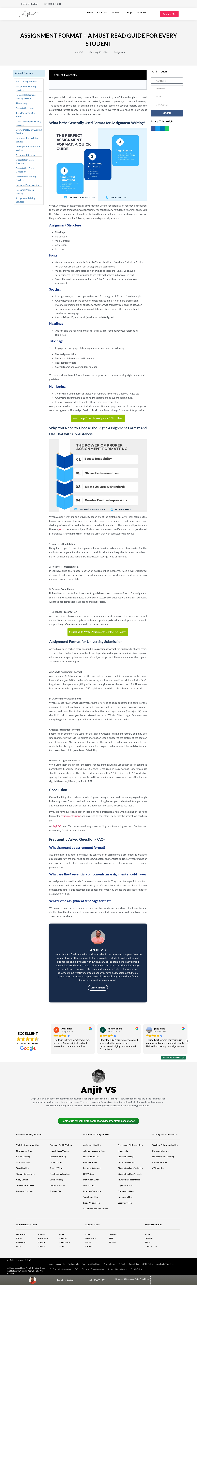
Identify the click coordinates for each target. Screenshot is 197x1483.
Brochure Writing (58, 1156)
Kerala (19, 1238)
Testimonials (73, 1264)
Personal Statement (92, 1168)
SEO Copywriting (24, 1151)
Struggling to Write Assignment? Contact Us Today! (97, 631)
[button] (153, 128)
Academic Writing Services (96, 1134)
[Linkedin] (168, 3)
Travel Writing (22, 1168)
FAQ (76, 1269)
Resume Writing (159, 1162)
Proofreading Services (60, 1174)
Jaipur (62, 1246)
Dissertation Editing (127, 1162)
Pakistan (89, 1246)
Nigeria (112, 1242)
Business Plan (56, 1191)
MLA (61, 529)
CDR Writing (158, 1168)
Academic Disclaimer (165, 1264)
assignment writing (71, 815)
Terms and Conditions (91, 1264)
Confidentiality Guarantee (60, 1269)
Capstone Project (125, 1185)
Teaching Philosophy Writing (165, 1145)
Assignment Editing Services (130, 1145)
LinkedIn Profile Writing (163, 1156)
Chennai (63, 1238)
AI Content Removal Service (95, 1208)
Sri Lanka (113, 1234)
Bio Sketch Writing (160, 1151)
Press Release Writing (59, 1151)
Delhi (18, 1246)
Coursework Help (126, 1191)
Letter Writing (56, 1162)
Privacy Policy (109, 1264)
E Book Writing (56, 1179)
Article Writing (23, 1162)
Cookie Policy (136, 1269)
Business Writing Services (29, 1134)
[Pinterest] (173, 3)
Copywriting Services (25, 1174)
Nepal (88, 1242)
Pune (61, 1234)
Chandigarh (64, 1242)
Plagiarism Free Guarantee (93, 1269)
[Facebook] (154, 3)
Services (115, 12)
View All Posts (98, 987)
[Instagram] (178, 3)
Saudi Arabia (151, 1246)
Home (90, 12)
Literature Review (91, 1156)
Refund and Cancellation (129, 1264)
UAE (111, 1238)
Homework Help (125, 1197)
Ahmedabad (43, 1238)
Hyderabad (21, 1234)
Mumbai (41, 1234)
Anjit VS (56, 826)
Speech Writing (56, 1168)
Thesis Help (123, 1151)
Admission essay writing (94, 1151)
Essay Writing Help (91, 1203)
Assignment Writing (92, 1145)
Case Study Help (125, 1203)
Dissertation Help (126, 1156)
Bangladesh (90, 1238)
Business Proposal (24, 1191)
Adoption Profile (57, 1185)
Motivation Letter (91, 1179)
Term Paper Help (90, 1197)
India (87, 1234)
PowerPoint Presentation (129, 1179)
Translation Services (25, 1185)
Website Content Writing (27, 1145)
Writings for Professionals (165, 1134)
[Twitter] (159, 3)
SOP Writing (88, 1185)
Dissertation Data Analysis (129, 1174)
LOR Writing (88, 1174)
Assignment (120, 52)
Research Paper (90, 1162)
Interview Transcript (92, 1191)
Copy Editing (22, 1179)
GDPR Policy (147, 1264)
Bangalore (20, 1242)
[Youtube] (163, 3)
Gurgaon (41, 1242)
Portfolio (141, 12)
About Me (102, 12)
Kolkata (41, 1246)
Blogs (129, 12)
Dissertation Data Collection (130, 1168)
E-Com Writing (23, 1156)
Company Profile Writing (61, 1145)
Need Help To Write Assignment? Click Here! (98, 418)
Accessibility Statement (117, 1269)
